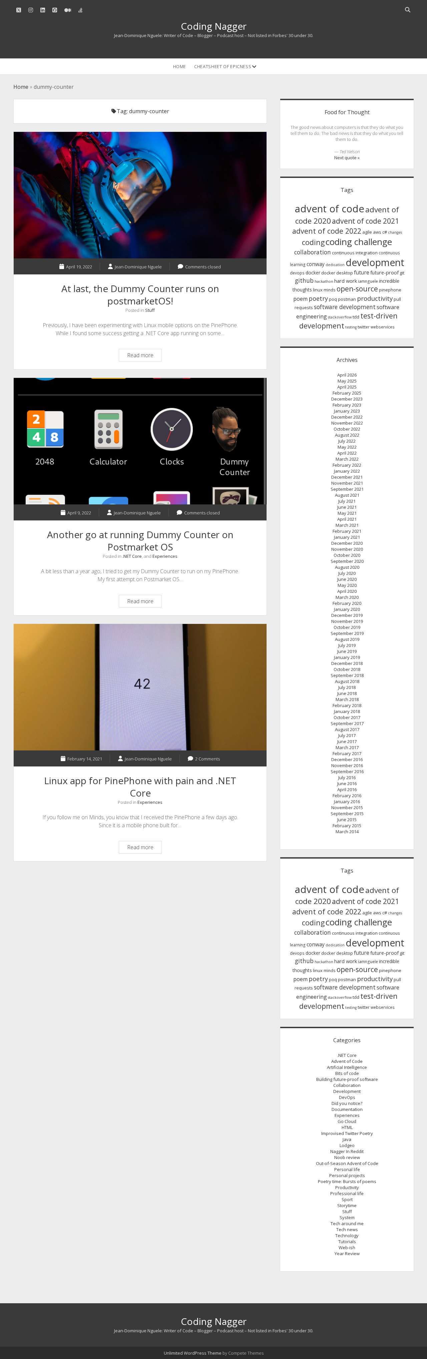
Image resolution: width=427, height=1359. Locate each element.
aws (377, 232)
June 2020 (347, 579)
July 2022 (347, 441)
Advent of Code (347, 1061)
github (304, 280)
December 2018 (347, 663)
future (361, 272)
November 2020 (347, 549)
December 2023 (347, 399)
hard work (345, 280)
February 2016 (347, 795)
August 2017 (347, 729)
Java (347, 1139)
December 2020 (347, 543)
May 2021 (347, 513)
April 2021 (347, 519)
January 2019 (347, 657)
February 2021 (347, 531)
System (347, 1217)
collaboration (312, 252)
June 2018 (347, 693)
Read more (144, 356)
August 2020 (347, 567)
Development (347, 1091)
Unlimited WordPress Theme (193, 1353)
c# (384, 232)
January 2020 (347, 609)
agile (367, 232)
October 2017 (347, 717)
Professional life (347, 1193)
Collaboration (347, 1085)
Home (179, 66)
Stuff (150, 310)
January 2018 (347, 711)
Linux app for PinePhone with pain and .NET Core (140, 687)
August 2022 (347, 435)
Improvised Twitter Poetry (347, 1133)
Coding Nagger (214, 26)
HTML (347, 1127)
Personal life (347, 1169)
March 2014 (347, 832)
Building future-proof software (347, 1079)
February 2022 (347, 465)
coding (313, 242)
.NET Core (132, 556)
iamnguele (368, 281)
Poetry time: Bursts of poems (347, 1181)
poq (333, 299)
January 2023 (347, 411)
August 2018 (347, 681)
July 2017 (347, 735)
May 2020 (347, 585)
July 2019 (347, 645)
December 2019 (347, 615)
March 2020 (347, 597)
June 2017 (347, 741)
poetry (318, 298)
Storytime (347, 1205)
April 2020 (347, 591)
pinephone (390, 290)
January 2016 (347, 802)
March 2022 (347, 459)
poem (300, 298)
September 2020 (347, 561)
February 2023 (347, 405)
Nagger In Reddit (347, 1151)
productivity (375, 298)
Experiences (164, 556)
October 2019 (347, 627)
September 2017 (347, 723)
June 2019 (347, 651)
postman (347, 299)
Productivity (347, 1187)
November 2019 (347, 621)
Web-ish (347, 1247)
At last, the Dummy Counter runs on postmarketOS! (140, 195)
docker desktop (337, 273)
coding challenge (359, 242)
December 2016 (347, 759)
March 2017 (347, 747)
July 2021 (347, 501)
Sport (347, 1199)
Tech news (347, 1229)
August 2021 (347, 495)
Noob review (347, 1157)
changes (395, 232)
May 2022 (347, 447)
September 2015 (347, 814)
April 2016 (347, 789)
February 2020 (347, 603)
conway (316, 264)
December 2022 (347, 417)
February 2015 (347, 826)
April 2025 (347, 387)
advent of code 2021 (365, 221)
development (375, 262)
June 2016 (347, 783)
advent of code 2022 (326, 231)
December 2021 (347, 477)
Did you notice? (347, 1103)
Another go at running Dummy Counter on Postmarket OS (140, 441)
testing (351, 327)
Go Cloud (347, 1121)
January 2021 (347, 537)
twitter (364, 327)
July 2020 (347, 573)
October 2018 (347, 669)
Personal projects (347, 1175)
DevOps (347, 1097)
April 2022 (347, 453)
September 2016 (347, 771)
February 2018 (347, 705)
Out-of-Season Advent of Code (347, 1163)
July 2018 (347, 687)
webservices (383, 327)
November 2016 (347, 765)
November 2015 (347, 808)
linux (318, 290)
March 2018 (347, 699)
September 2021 (347, 489)
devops (297, 273)
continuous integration (355, 253)
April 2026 (347, 375)
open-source (357, 288)
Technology (347, 1235)
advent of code (329, 208)
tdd (356, 317)
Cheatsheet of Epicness (222, 66)
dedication (335, 264)
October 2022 (347, 429)
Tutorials (347, 1241)
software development (345, 307)
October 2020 (347, 555)
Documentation (347, 1109)
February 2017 (347, 753)
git (402, 273)
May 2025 (347, 381)
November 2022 (347, 423)
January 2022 (347, 471)
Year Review (347, 1254)
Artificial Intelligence (347, 1067)
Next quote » (347, 158)
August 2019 (347, 639)
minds (330, 290)
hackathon (324, 281)
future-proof (384, 272)
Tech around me (347, 1223)
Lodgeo (347, 1145)
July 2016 (347, 777)
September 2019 (347, 633)
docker (313, 272)
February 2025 (347, 393)
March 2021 (347, 525)
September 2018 (347, 675)
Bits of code (347, 1073)
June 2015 (347, 820)
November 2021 (347, 483)
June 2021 (347, 507)
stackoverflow (340, 317)
